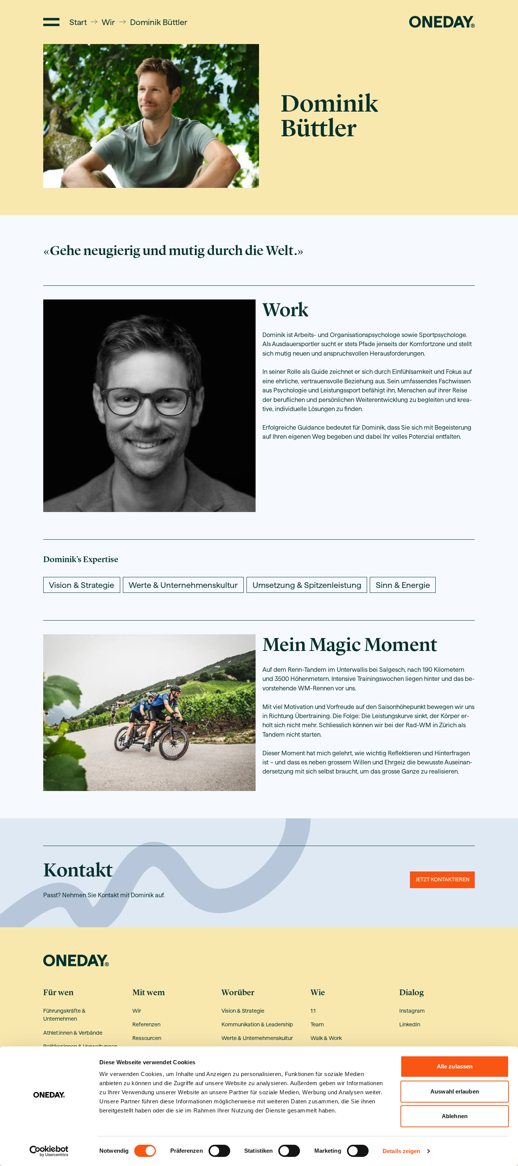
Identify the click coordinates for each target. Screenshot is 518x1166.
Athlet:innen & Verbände (72, 1033)
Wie (318, 992)
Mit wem (148, 992)
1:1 (313, 1011)
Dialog (411, 992)
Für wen (58, 992)
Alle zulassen (454, 1066)
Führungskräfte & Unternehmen (64, 1015)
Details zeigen (401, 1151)
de (386, 22)
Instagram (412, 1011)
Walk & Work (326, 1038)
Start (78, 22)
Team (317, 1024)
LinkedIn (409, 1024)
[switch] (219, 1151)
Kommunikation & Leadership (257, 1024)
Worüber (237, 992)
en (399, 22)
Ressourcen (146, 1038)
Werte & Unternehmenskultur (257, 1038)
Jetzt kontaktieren (442, 879)
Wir (108, 22)
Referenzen (146, 1024)
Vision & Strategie (242, 1011)
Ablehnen (455, 1116)
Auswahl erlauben (454, 1091)
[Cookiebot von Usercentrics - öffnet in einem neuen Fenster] (49, 1151)
